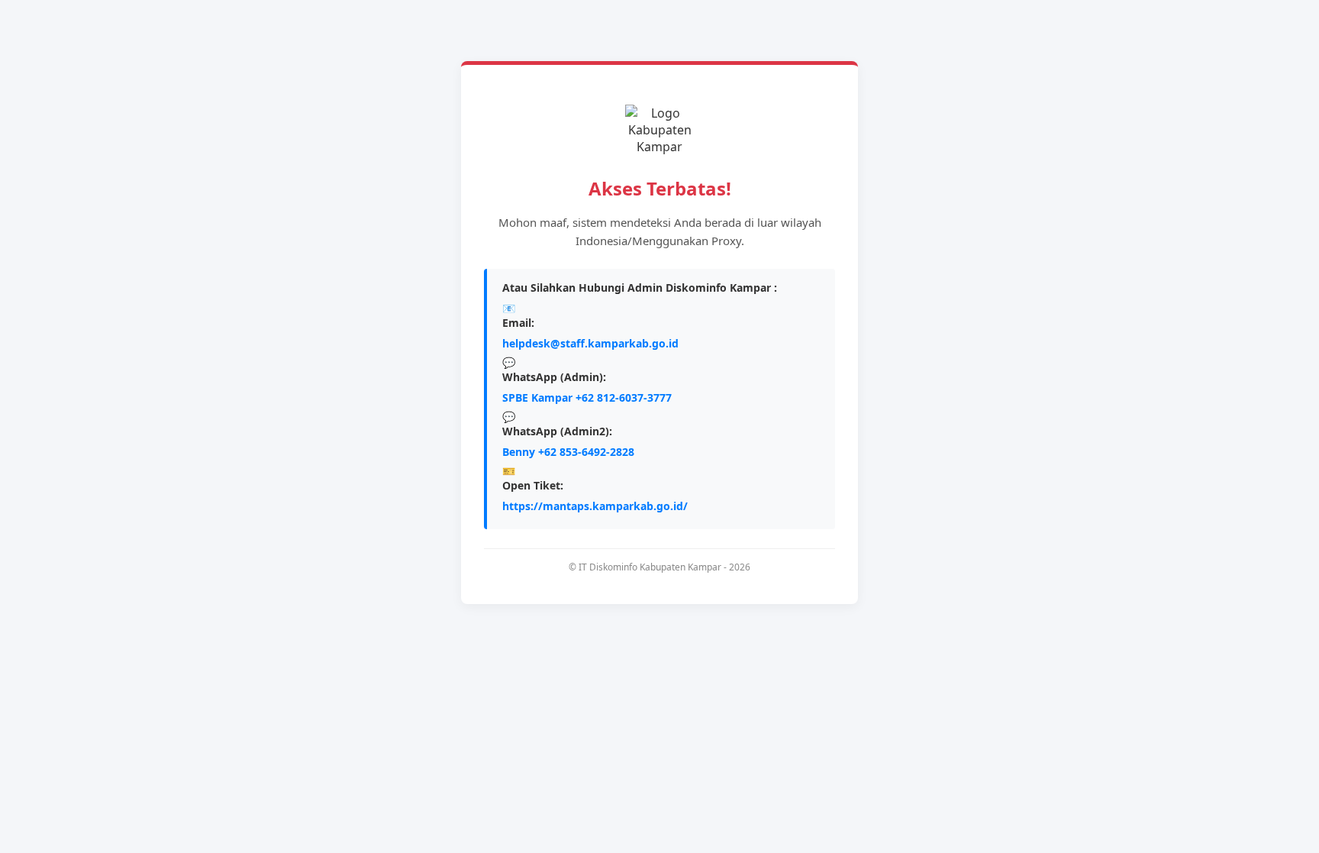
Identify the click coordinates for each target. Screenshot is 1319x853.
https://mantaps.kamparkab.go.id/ (595, 506)
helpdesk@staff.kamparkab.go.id (590, 343)
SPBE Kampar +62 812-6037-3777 (587, 397)
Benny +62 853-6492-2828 (568, 451)
